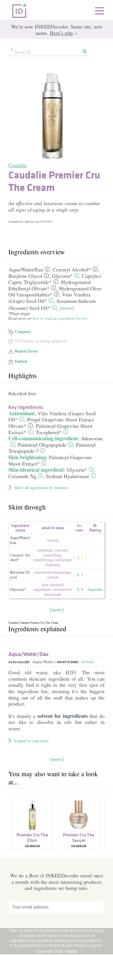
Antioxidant (21, 413)
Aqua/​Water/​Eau (25, 269)
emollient (44, 550)
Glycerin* (62, 275)
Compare (23, 331)
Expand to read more (31, 740)
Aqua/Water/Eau (20, 540)
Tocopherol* (49, 432)
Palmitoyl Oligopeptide (42, 444)
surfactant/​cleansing (58, 562)
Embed (21, 361)
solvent (53, 540)
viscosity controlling (56, 552)
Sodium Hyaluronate (67, 476)
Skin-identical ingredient (36, 469)
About (71, 951)
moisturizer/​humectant (52, 572)
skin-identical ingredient (49, 587)
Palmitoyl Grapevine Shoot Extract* (50, 460)
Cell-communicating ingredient (43, 438)
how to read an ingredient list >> (59, 318)
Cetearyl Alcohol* (72, 269)
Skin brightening (27, 457)
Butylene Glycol (25, 275)
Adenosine (92, 438)
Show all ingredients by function (41, 487)
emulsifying (43, 559)
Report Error (26, 351)
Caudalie (17, 165)
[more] (67, 307)
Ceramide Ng (22, 476)
